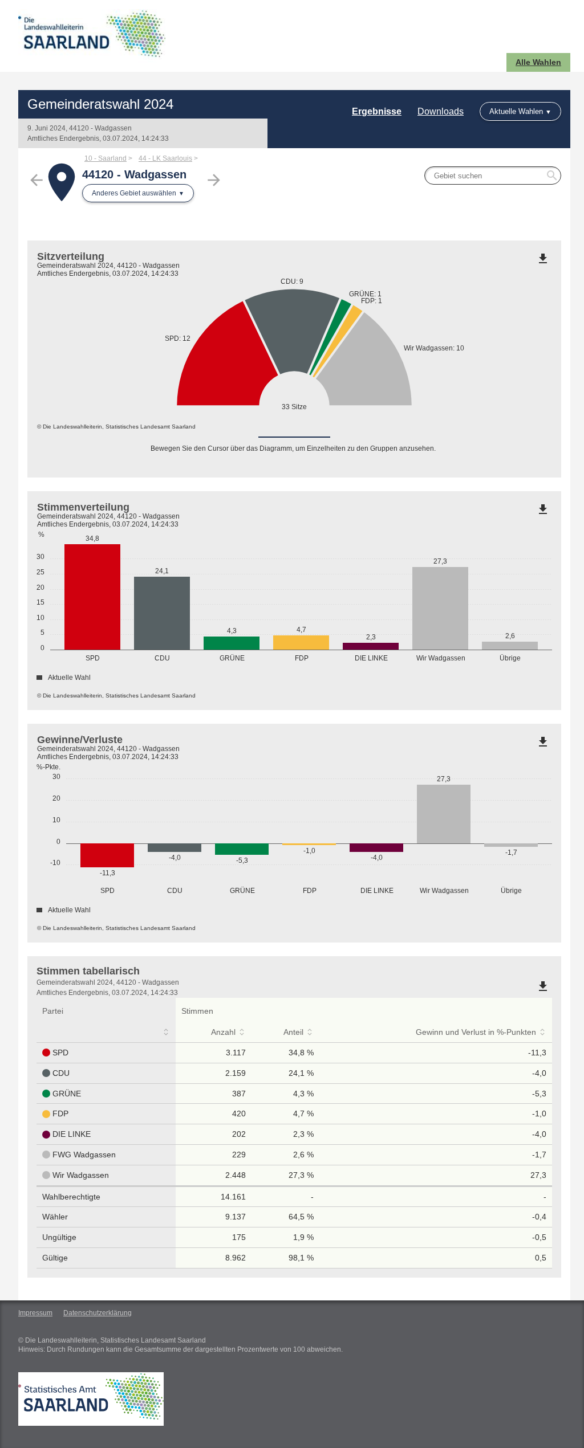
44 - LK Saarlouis (165, 158)
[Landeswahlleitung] (156, 36)
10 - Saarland (105, 158)
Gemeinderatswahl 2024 (100, 104)
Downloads (440, 111)
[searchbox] (492, 175)
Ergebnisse (377, 111)
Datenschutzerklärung (97, 1313)
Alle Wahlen (538, 62)
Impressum (35, 1313)
